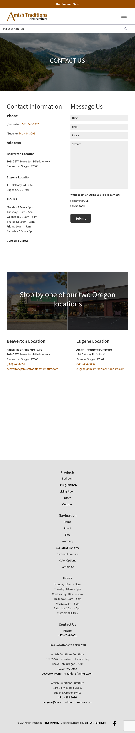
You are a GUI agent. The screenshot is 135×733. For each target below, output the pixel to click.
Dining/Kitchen (67, 485)
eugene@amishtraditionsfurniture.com (100, 369)
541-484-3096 (26, 133)
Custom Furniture (67, 554)
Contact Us (67, 567)
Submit (80, 218)
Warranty (67, 541)
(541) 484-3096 (85, 364)
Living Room (67, 491)
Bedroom (67, 478)
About (67, 528)
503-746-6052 (30, 124)
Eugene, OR (79, 205)
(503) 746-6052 (16, 364)
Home (67, 522)
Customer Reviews (67, 547)
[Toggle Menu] (124, 16)
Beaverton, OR (81, 200)
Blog (67, 534)
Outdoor (67, 504)
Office (67, 498)
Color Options (67, 560)
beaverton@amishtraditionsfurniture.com (32, 369)
